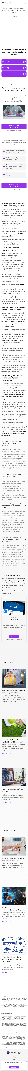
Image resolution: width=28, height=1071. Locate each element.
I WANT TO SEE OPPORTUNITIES (14, 126)
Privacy (14, 1057)
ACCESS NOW (14, 636)
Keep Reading (14, 1067)
